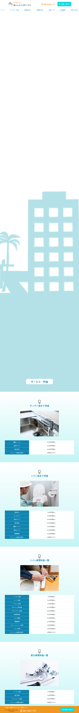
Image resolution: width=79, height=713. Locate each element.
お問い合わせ (65, 4)
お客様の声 (27, 10)
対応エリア (52, 10)
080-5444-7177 (49, 4)
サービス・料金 (14, 10)
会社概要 (62, 10)
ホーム (3, 10)
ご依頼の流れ (39, 10)
